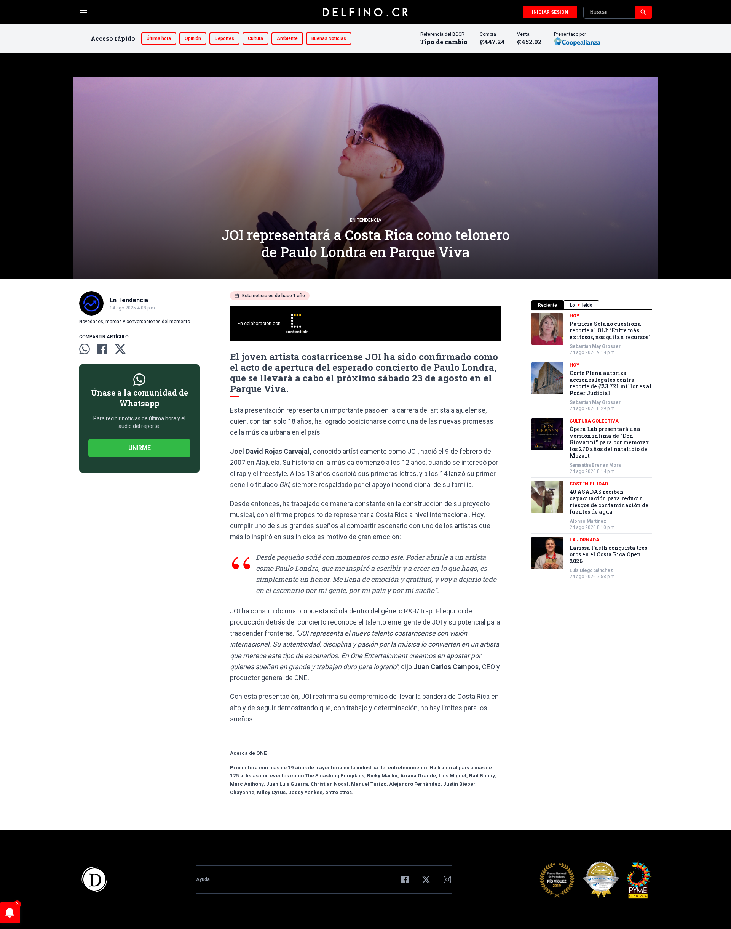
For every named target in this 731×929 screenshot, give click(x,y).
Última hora (159, 38)
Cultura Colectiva (594, 421)
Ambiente (287, 38)
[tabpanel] (591, 446)
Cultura (255, 38)
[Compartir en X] (120, 349)
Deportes (224, 38)
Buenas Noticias (328, 38)
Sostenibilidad (589, 484)
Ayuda (203, 879)
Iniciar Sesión (550, 12)
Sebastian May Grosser (595, 346)
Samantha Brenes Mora (595, 465)
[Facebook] (404, 879)
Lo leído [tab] (581, 305)
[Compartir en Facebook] (102, 349)
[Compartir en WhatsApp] (84, 349)
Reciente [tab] (547, 305)
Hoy (574, 316)
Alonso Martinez (588, 521)
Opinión (193, 38)
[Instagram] (447, 879)
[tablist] (591, 305)
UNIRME (139, 448)
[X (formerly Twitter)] (426, 879)
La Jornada (584, 540)
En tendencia (365, 220)
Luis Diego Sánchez (591, 570)
